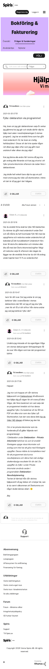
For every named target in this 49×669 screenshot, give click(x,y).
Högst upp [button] (4, 662)
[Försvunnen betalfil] (40, 205)
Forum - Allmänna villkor (12, 607)
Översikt (6, 41)
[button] (44, 106)
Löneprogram (8, 559)
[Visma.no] (10, 5)
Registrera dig (22, 12)
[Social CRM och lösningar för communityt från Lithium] (40, 663)
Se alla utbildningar (11, 594)
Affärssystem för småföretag (15, 563)
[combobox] (24, 66)
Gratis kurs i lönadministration (15, 589)
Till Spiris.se (8, 633)
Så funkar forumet (10, 616)
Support (6, 629)
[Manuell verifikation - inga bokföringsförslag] (44, 205)
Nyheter (21, 48)
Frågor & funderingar (25, 41)
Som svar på (18, 287)
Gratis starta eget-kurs (12, 585)
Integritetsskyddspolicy (12, 611)
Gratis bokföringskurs (11, 581)
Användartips (8, 48)
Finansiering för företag (12, 567)
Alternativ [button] (39, 56)
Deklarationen (26, 396)
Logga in (35, 12)
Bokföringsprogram (10, 555)
